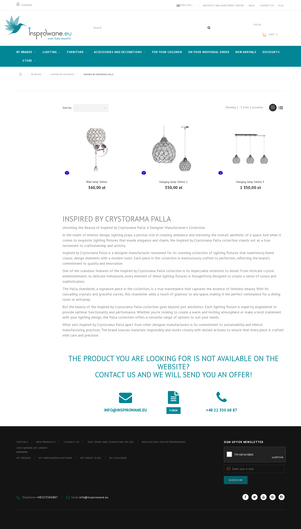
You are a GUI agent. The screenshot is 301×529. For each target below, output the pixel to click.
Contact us (267, 5)
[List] (281, 107)
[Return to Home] (21, 74)
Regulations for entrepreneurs (164, 441)
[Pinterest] (272, 497)
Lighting (50, 52)
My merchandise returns (55, 457)
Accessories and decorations (118, 52)
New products (46, 441)
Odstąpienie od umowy (32, 447)
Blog (252, 5)
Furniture (75, 52)
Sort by (66, 108)
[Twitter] (254, 497)
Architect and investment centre (223, 5)
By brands (24, 52)
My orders (24, 457)
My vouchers (118, 457)
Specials (22, 441)
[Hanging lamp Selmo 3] (250, 148)
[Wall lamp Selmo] (96, 148)
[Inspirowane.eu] (36, 28)
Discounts (271, 52)
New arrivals (245, 52)
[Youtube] (263, 497)
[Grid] (273, 107)
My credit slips (90, 457)
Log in (257, 24)
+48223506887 (47, 497)
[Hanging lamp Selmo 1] (173, 148)
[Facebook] (245, 497)
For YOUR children (167, 52)
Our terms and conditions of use (111, 441)
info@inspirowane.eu (94, 497)
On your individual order (208, 52)
